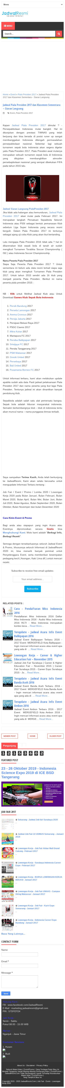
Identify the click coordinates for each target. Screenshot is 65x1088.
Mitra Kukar (16, 331)
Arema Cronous (18, 314)
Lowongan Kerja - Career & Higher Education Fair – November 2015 (38, 657)
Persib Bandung (18, 306)
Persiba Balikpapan (20, 340)
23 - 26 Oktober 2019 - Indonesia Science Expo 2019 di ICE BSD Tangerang (28, 772)
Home (32, 736)
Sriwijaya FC (16, 344)
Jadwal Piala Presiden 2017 (29, 125)
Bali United (15, 365)
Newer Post (10, 736)
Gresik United (17, 357)
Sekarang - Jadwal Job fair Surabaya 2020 (38, 820)
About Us (21, 1065)
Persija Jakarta (18, 318)
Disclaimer (30, 1065)
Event (12, 113)
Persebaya (15, 361)
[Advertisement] (32, 64)
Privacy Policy (42, 1065)
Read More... (37, 626)
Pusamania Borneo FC (22, 370)
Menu (9, 25)
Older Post (56, 736)
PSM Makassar (18, 353)
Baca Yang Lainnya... (13, 933)
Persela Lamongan (20, 310)
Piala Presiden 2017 (24, 113)
